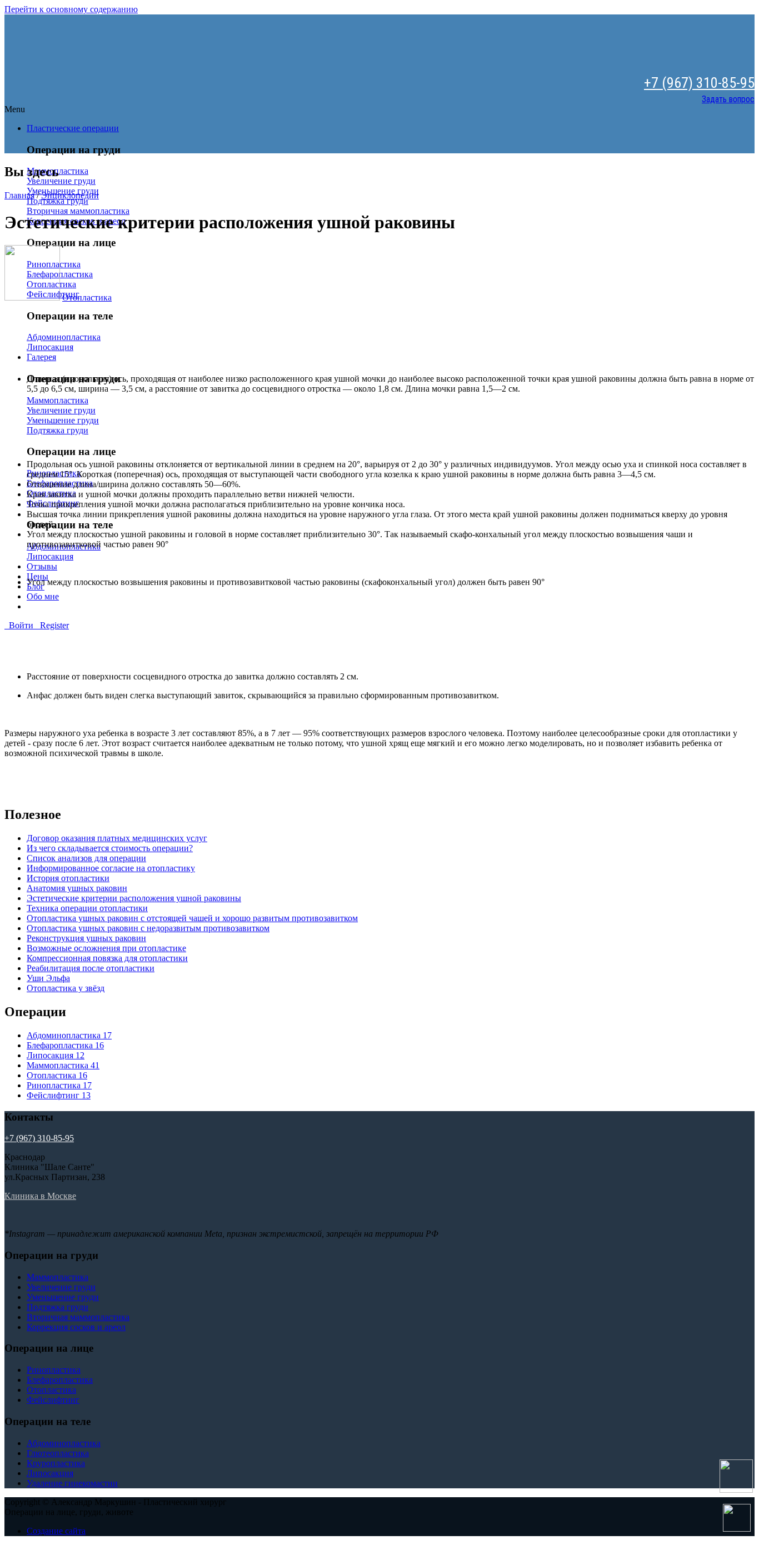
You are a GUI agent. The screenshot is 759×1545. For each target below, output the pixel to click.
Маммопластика (57, 400)
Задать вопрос (728, 99)
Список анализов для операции (86, 858)
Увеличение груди (61, 181)
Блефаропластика (65, 1045)
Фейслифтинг (59, 1095)
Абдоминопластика (64, 337)
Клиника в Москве (40, 1196)
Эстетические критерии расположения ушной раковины (134, 898)
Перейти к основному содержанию (71, 9)
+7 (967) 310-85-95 (699, 82)
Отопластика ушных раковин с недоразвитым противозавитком (148, 928)
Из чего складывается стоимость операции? (110, 848)
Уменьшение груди (63, 420)
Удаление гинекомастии (72, 1483)
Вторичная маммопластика (78, 211)
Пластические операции (73, 128)
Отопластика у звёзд (65, 988)
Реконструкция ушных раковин (86, 938)
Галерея (41, 357)
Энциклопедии (70, 195)
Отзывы (42, 566)
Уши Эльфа (48, 978)
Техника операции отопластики (87, 908)
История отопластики (68, 878)
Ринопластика (59, 1085)
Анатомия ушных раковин (77, 888)
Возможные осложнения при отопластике (106, 948)
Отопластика (87, 297)
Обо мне (43, 596)
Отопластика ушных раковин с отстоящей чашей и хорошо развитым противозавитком (192, 918)
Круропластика (56, 1463)
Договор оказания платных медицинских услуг (117, 838)
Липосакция (50, 347)
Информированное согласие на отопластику (111, 868)
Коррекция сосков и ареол (76, 1327)
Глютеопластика (58, 1453)
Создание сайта (56, 1531)
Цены (37, 576)
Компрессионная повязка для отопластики (107, 958)
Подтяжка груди (57, 201)
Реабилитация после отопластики (90, 968)
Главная (19, 195)
